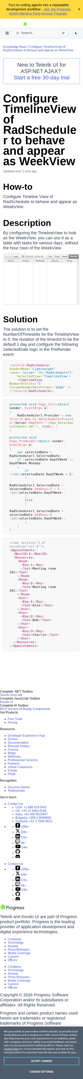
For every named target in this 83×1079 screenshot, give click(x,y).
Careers (13, 956)
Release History (19, 746)
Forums (13, 749)
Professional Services (23, 760)
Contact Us (15, 803)
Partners (13, 763)
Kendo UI (6, 702)
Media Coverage (19, 953)
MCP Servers (9, 709)
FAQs (11, 774)
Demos (13, 739)
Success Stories (19, 787)
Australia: (33, 821)
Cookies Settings (41, 1071)
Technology (16, 942)
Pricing (12, 722)
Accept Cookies (41, 1061)
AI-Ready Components (34, 709)
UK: (30, 810)
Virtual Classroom (20, 767)
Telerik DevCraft (11, 695)
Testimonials (16, 790)
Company (14, 939)
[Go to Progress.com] (12, 909)
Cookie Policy (11, 1049)
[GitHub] (17, 852)
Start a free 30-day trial (41, 78)
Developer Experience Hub (26, 735)
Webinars (14, 756)
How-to (17, 187)
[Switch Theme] (76, 33)
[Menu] (7, 33)
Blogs (12, 753)
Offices (12, 960)
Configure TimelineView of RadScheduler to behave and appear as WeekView (38, 48)
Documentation (18, 742)
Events (12, 770)
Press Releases (19, 949)
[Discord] (17, 857)
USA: (31, 807)
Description (27, 223)
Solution (20, 319)
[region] (41, 1053)
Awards (13, 946)
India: (31, 814)
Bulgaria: (33, 817)
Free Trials (15, 719)
